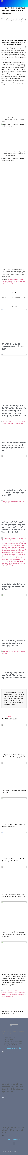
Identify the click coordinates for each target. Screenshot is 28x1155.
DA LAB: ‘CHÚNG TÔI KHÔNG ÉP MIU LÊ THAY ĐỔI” (13, 346)
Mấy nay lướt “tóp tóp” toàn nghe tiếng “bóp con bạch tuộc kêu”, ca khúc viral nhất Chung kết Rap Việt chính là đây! (13, 527)
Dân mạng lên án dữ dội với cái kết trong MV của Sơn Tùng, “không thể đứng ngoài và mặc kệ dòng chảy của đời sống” (13, 281)
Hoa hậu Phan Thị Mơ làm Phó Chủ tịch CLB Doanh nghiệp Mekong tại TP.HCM (13, 1088)
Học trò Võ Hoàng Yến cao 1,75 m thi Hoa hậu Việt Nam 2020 (13, 492)
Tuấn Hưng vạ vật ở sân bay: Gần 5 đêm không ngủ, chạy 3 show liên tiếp (13, 675)
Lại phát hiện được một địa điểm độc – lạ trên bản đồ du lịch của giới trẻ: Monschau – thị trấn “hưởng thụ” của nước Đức (13, 410)
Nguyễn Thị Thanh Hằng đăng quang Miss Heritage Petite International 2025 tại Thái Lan (13, 934)
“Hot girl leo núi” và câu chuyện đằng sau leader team (13, 1130)
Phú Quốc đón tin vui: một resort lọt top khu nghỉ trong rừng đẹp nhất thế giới (13, 446)
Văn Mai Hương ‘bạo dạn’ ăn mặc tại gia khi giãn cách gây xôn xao (13, 643)
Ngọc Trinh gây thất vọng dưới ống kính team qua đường (13, 586)
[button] (25, 3)
